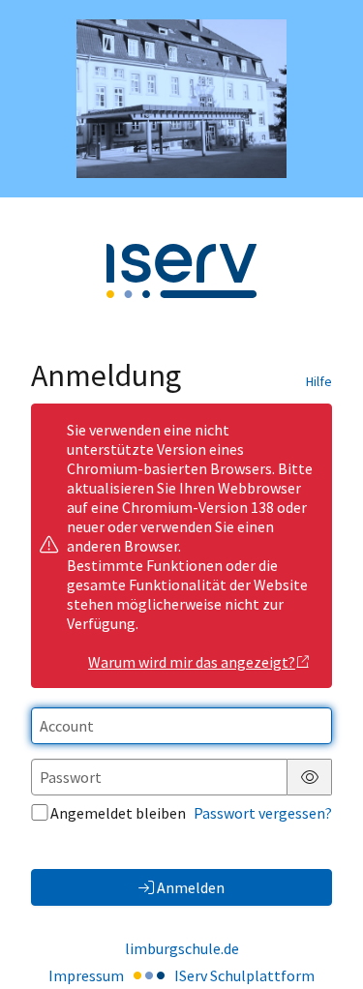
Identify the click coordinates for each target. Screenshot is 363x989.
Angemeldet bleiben (118, 813)
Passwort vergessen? (263, 813)
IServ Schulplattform (244, 975)
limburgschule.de (182, 948)
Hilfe (319, 381)
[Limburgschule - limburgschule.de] (181, 98)
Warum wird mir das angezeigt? (191, 662)
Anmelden (191, 887)
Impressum (86, 975)
